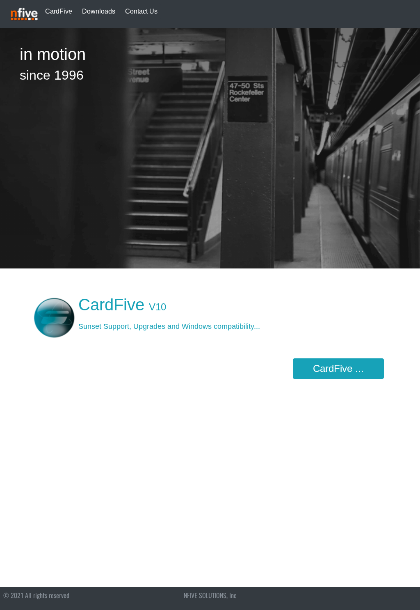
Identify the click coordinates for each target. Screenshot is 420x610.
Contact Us (141, 11)
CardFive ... (338, 368)
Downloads (98, 11)
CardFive (58, 11)
